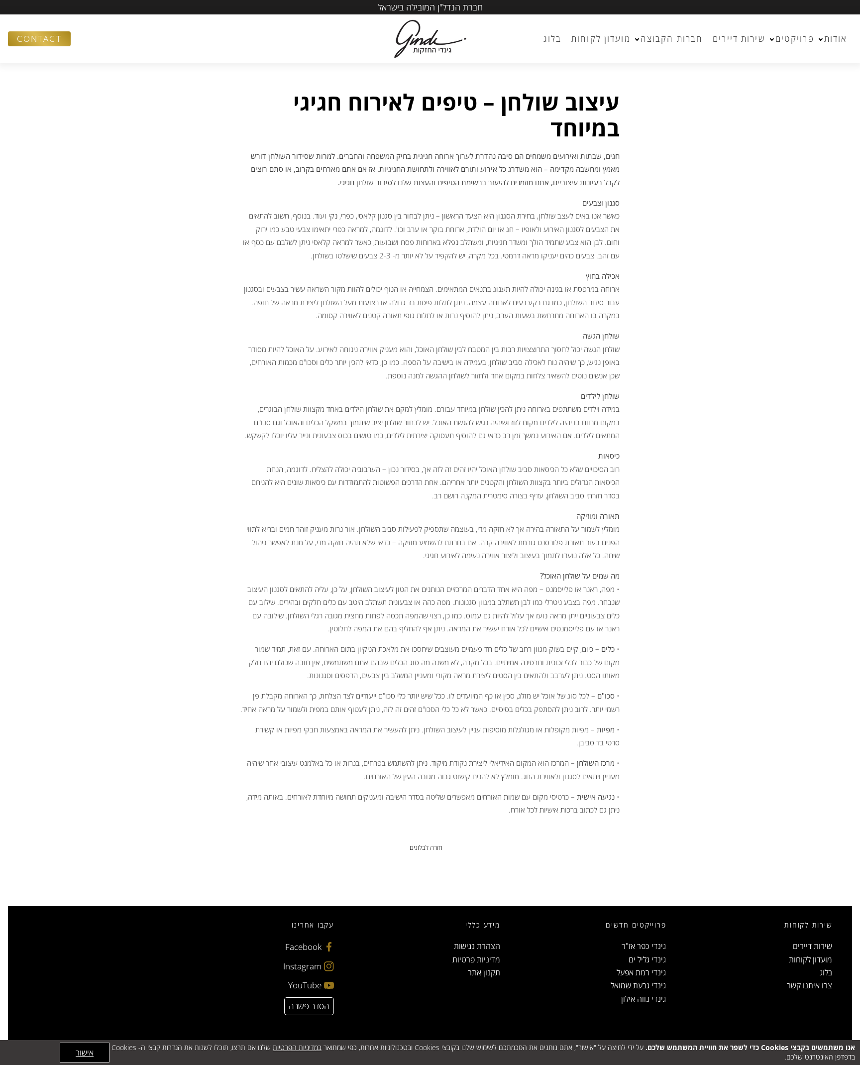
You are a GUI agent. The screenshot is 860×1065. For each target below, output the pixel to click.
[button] (83, 38)
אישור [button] (85, 1052)
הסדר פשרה (309, 1006)
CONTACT (39, 38)
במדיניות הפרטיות (297, 1047)
